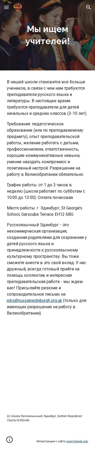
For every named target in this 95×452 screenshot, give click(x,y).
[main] (47, 35)
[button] (6, 7)
